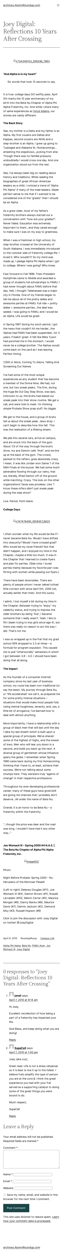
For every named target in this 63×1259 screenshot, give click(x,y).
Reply (12, 1039)
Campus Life (47, 938)
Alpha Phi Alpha (12, 945)
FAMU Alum (38, 945)
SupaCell (20, 1048)
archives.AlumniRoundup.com (21, 5)
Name (8, 1174)
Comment (10, 1147)
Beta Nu (26, 945)
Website (8, 1188)
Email (7, 1181)
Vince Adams (41, 111)
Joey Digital (23, 949)
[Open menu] (58, 5)
